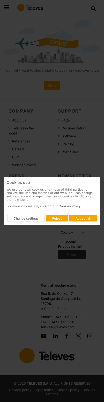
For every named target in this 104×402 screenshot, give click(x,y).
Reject (57, 218)
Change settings (26, 218)
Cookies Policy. (70, 206)
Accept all (82, 218)
